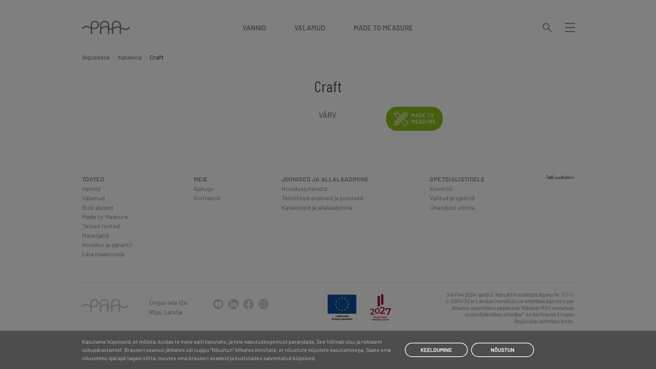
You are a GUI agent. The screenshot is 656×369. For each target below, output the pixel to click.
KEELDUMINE (436, 349)
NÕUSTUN (503, 349)
